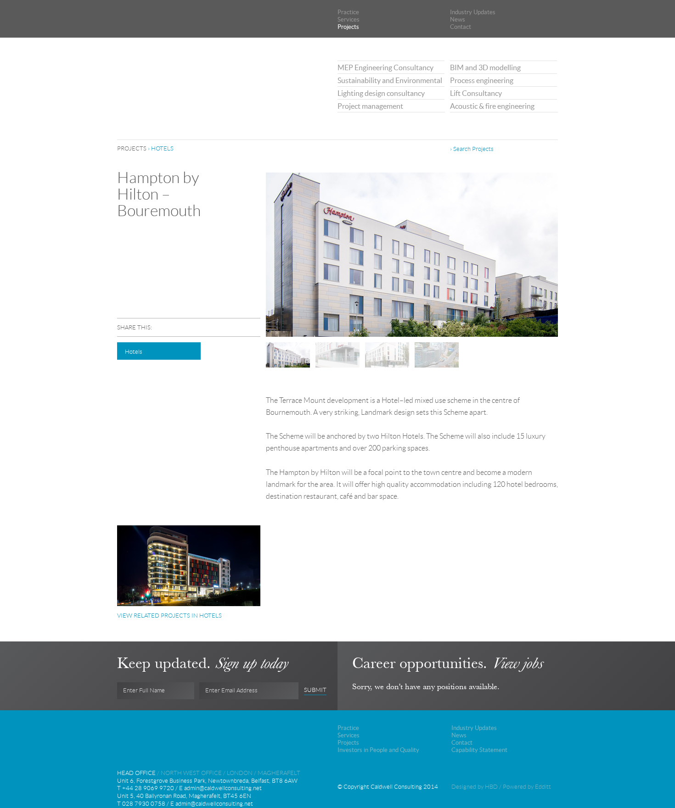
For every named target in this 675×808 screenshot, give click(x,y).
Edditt (543, 786)
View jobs (517, 663)
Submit (315, 690)
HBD (491, 786)
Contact (460, 26)
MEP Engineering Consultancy (385, 67)
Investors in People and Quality (378, 750)
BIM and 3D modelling (485, 67)
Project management (370, 106)
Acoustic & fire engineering (492, 106)
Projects (348, 26)
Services (349, 19)
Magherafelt (279, 772)
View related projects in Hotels (169, 616)
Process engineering (481, 80)
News (457, 19)
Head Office (136, 772)
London (240, 772)
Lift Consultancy (476, 93)
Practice (348, 12)
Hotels (162, 148)
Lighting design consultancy (381, 93)
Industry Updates (472, 12)
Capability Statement (479, 750)
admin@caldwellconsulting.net (223, 788)
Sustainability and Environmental (390, 80)
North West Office (191, 772)
